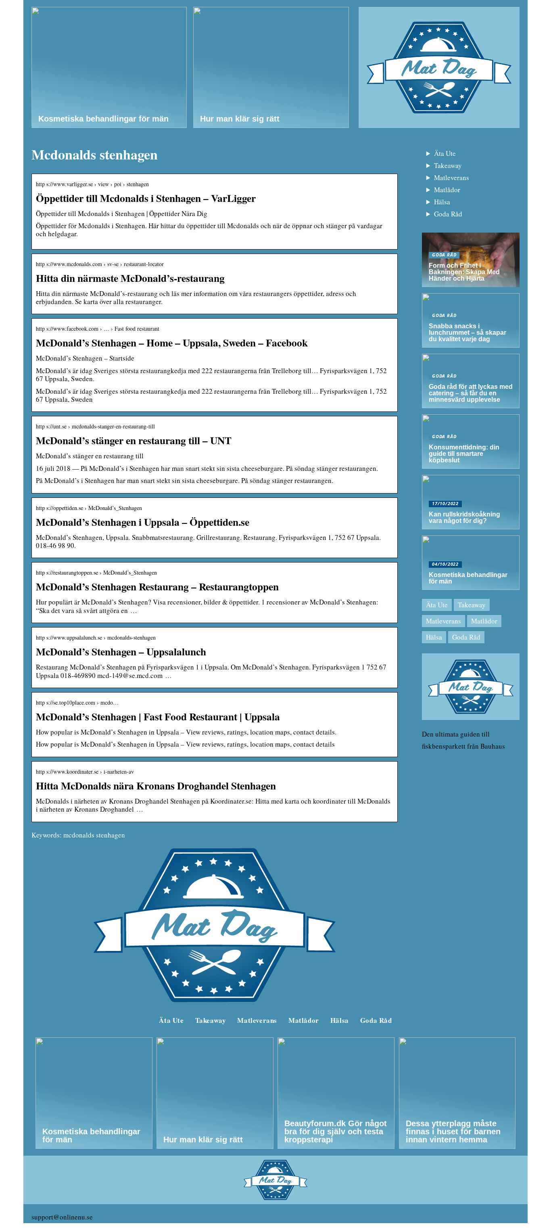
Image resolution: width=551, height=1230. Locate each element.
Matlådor (447, 189)
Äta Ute (445, 153)
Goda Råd (448, 213)
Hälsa (442, 201)
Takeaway (448, 165)
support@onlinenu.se (62, 1217)
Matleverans (451, 177)
